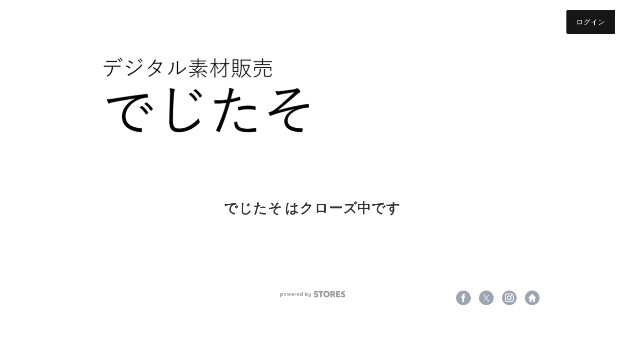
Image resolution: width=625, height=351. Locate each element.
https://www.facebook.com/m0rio (463, 298)
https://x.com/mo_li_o (486, 298)
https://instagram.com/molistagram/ (509, 298)
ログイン (590, 22)
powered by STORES (312, 294)
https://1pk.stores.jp (532, 298)
